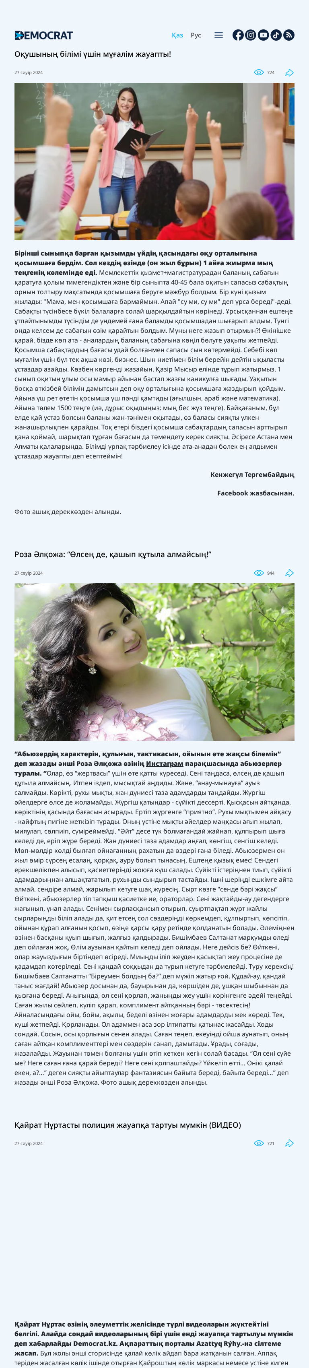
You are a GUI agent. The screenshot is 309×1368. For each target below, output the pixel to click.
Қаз (177, 35)
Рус (196, 35)
